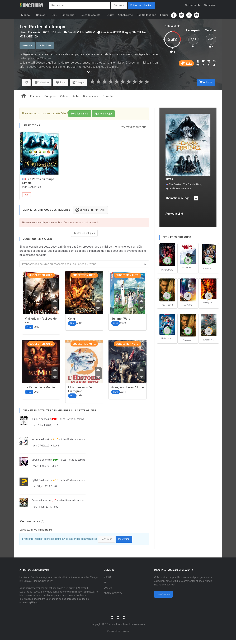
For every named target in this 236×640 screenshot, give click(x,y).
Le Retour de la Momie (40, 387)
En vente (107, 96)
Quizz (110, 15)
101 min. (56, 32)
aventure (27, 45)
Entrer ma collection (141, 5)
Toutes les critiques (84, 233)
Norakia (36, 439)
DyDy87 (36, 480)
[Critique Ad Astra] (188, 289)
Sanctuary (116, 624)
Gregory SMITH (131, 32)
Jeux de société (90, 15)
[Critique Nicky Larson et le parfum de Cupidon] (167, 324)
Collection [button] (43, 82)
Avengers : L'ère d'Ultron (127, 387)
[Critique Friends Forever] (208, 254)
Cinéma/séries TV (113, 593)
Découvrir (119, 5)
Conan (72, 318)
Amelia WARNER (111, 32)
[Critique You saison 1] (188, 324)
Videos (64, 96)
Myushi (35, 459)
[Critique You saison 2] (167, 289)
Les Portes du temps (73, 419)
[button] (26, 82)
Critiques (49, 96)
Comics (40, 15)
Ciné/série (68, 15)
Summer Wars (120, 318)
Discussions (90, 96)
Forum (164, 15)
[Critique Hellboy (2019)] (208, 288)
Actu (76, 96)
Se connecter (193, 5)
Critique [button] (79, 82)
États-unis (34, 32)
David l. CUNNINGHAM (81, 32)
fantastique (44, 45)
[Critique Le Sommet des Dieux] (188, 253)
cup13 (35, 419)
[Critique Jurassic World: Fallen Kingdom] (208, 324)
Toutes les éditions (133, 127)
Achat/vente (125, 15)
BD (53, 15)
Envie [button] (62, 82)
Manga (25, 15)
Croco (35, 500)
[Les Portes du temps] (188, 144)
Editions (35, 96)
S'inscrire (210, 5)
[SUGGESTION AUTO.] (41, 298)
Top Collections (146, 15)
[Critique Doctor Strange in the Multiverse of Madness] (167, 254)
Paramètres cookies (118, 631)
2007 (46, 32)
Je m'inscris (163, 594)
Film (23, 32)
